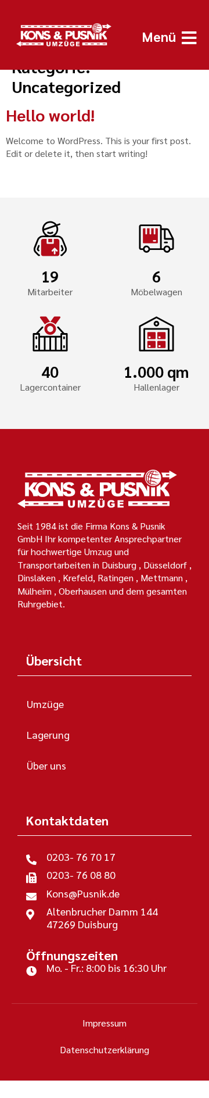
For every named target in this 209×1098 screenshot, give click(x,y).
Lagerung (48, 734)
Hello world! (50, 114)
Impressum (104, 1023)
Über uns (46, 765)
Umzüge (45, 703)
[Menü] (189, 38)
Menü (159, 36)
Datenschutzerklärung (104, 1049)
